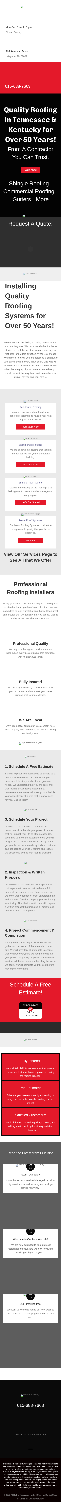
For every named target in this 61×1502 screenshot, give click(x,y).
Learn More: (31, 540)
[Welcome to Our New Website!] (30, 1243)
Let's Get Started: (31, 502)
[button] (30, 170)
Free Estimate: (31, 464)
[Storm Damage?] (30, 1178)
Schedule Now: (31, 427)
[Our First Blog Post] (30, 1308)
